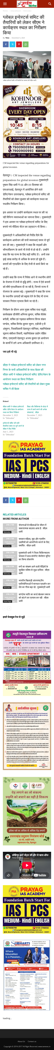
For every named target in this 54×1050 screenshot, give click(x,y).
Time (7, 38)
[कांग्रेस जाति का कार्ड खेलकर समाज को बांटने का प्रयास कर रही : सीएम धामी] (10, 598)
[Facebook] (6, 44)
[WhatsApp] (26, 44)
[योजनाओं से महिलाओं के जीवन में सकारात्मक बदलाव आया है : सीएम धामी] (10, 528)
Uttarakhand (16, 11)
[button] (5, 4)
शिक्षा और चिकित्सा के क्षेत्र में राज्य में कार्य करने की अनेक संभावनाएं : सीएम (37, 409)
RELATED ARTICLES (14, 514)
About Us (21, 1041)
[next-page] (9, 608)
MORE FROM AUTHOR (16, 518)
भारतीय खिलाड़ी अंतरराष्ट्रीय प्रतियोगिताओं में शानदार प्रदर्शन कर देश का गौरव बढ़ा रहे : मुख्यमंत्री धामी (34, 584)
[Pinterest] (19, 44)
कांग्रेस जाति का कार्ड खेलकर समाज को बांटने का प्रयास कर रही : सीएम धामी (34, 597)
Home (5, 11)
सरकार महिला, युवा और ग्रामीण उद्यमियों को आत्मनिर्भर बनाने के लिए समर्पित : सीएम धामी (34, 542)
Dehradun (27, 11)
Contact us (32, 1041)
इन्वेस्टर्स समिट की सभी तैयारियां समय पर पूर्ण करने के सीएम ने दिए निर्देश (13, 426)
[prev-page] (4, 608)
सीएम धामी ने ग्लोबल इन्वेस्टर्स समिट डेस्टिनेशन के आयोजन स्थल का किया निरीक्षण (13, 409)
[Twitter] (12, 44)
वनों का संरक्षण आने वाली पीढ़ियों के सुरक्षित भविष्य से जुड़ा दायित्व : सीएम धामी (34, 570)
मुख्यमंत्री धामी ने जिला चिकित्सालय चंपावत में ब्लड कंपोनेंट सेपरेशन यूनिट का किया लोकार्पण (34, 556)
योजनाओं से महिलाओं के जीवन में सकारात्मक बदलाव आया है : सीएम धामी (33, 528)
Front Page (7, 601)
